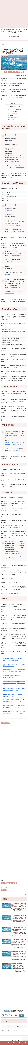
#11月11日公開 (14, 159)
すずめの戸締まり (6, 722)
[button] (22, 72)
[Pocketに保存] (15, 72)
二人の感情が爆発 (11, 119)
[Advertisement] (14, 14)
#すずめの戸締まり (16, 255)
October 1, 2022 (20, 167)
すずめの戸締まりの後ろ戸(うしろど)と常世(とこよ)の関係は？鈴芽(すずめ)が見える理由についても (14, 682)
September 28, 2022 (10, 274)
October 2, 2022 (20, 231)
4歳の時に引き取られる (13, 117)
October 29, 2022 (9, 293)
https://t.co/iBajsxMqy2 (11, 222)
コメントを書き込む (14, 1026)
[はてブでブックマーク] (12, 72)
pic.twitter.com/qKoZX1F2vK (12, 287)
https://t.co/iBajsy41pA (11, 157)
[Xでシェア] (5, 72)
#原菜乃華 (19, 444)
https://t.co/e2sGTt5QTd (11, 442)
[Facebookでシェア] (9, 72)
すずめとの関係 (9, 115)
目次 (12, 103)
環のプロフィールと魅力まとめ (14, 109)
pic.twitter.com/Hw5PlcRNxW (12, 553)
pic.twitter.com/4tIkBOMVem (12, 161)
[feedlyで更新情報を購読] (2, 890)
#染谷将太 (9, 210)
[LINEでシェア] (18, 72)
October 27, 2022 (16, 450)
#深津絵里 (9, 140)
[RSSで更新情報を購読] (5, 890)
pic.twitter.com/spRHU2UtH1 (12, 225)
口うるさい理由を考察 (12, 113)
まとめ (7, 121)
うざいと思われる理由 (12, 111)
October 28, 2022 (9, 261)
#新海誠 (9, 159)
